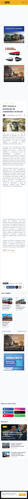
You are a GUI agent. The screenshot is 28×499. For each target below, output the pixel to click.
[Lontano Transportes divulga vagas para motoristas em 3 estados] (6, 445)
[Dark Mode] (23, 2)
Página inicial (5, 103)
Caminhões (12, 103)
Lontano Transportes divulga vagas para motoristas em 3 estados (17, 445)
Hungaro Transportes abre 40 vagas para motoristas (20, 307)
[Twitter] (16, 287)
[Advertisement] (14, 15)
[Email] (20, 287)
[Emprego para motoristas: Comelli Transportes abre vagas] (7, 317)
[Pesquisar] (25, 2)
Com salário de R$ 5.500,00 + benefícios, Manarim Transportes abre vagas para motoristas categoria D (18, 454)
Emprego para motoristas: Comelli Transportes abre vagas (7, 324)
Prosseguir (22, 494)
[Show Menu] (2, 2)
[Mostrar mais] (23, 287)
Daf (16, 283)
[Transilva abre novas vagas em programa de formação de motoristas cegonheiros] (7, 300)
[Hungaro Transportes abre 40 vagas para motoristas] (21, 300)
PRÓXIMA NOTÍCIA (22, 331)
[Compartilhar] (24, 115)
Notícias (20, 283)
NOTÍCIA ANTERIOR (6, 331)
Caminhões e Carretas (8, 251)
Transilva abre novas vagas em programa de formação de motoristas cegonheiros (6, 307)
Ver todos (23, 293)
